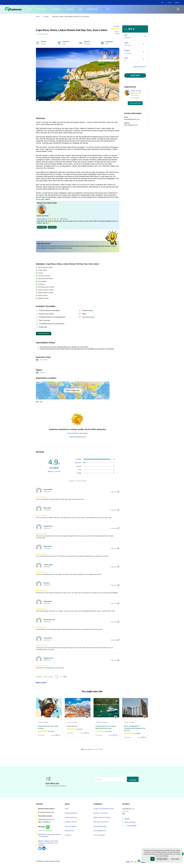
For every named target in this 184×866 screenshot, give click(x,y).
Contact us (68, 835)
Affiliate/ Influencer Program (102, 817)
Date (125, 35)
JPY (162, 2)
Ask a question (135, 103)
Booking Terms (69, 830)
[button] (178, 9)
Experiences (56, 9)
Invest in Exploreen (99, 835)
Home (29, 9)
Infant (126, 58)
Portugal (45, 16)
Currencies (125, 811)
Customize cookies (162, 859)
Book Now (135, 75)
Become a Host (92, 9)
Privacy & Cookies (129, 822)
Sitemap (126, 819)
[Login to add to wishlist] (114, 53)
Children (127, 50)
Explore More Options (43, 333)
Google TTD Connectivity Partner (104, 808)
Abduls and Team (42, 216)
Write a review (41, 683)
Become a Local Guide (100, 813)
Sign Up (177, 2)
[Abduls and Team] (58, 717)
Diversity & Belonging (100, 826)
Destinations (41, 9)
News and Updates (70, 826)
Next (64, 676)
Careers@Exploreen (100, 830)
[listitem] (48, 719)
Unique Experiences (71, 817)
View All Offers (42, 227)
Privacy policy (175, 859)
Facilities (69, 9)
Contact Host (52, 227)
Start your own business (101, 822)
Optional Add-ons (139, 67)
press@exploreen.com (96, 246)
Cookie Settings (131, 825)
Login (169, 2)
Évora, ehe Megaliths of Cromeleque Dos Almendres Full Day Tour (134, 728)
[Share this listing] (109, 53)
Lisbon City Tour (72, 726)
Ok (152, 859)
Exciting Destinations (71, 813)
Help (80, 9)
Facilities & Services (71, 822)
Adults (126, 43)
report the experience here (78, 436)
